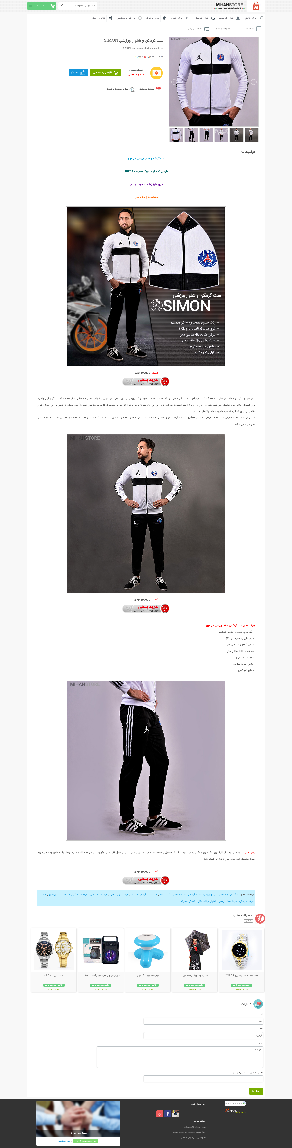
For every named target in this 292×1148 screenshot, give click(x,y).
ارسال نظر (256, 1091)
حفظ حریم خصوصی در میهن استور (189, 1132)
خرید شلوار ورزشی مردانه (172, 895)
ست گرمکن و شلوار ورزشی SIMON (222, 895)
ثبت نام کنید (64, 1141)
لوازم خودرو (176, 18)
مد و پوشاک (152, 18)
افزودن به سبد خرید (102, 72)
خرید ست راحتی (98, 895)
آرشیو (248, 921)
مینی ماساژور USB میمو (148, 975)
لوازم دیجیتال (201, 18)
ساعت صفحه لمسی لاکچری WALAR (241, 975)
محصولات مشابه (223, 29)
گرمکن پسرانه (188, 901)
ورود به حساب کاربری (85, 1141)
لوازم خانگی (250, 18)
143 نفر (75, 72)
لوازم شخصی (226, 18)
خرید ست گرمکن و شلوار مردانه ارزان (217, 901)
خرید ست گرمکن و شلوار (143, 895)
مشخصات (249, 29)
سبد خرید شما (41, 6)
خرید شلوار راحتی (119, 895)
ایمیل (261, 1028)
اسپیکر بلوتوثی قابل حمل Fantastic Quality (101, 975)
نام (262, 1014)
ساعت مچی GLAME (53, 975)
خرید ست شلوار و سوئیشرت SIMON (68, 895)
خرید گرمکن (194, 895)
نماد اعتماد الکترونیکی (195, 1127)
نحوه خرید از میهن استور (193, 1137)
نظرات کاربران (195, 29)
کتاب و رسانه (98, 18)
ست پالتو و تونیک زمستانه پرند (194, 975)
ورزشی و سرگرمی (126, 18)
